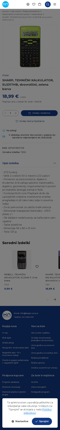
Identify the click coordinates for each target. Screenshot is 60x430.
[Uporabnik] (28, 4)
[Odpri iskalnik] (48, 4)
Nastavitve (21, 421)
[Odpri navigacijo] (55, 4)
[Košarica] (40, 4)
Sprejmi (43, 421)
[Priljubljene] (34, 4)
